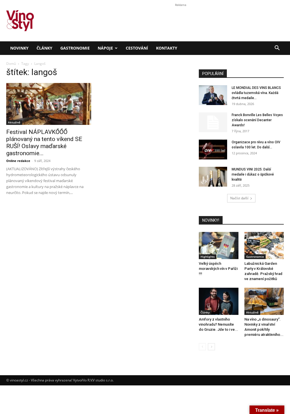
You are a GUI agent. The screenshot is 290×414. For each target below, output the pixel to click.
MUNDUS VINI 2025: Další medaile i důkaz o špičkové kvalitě (253, 174)
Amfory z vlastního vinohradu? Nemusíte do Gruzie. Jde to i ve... (218, 324)
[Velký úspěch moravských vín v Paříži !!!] (218, 245)
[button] (277, 48)
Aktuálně (252, 312)
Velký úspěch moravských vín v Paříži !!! (218, 268)
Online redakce (18, 161)
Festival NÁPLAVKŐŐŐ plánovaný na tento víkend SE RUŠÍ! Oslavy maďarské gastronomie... (44, 143)
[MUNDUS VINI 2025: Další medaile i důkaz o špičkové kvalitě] (213, 177)
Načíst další (239, 198)
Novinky (19, 48)
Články (44, 48)
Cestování (137, 48)
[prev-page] (202, 346)
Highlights (208, 257)
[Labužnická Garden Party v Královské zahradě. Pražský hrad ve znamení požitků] (264, 245)
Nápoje (105, 48)
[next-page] (211, 346)
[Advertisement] (145, 97)
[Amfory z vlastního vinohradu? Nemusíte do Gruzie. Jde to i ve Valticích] (218, 301)
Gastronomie (75, 48)
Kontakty (166, 48)
